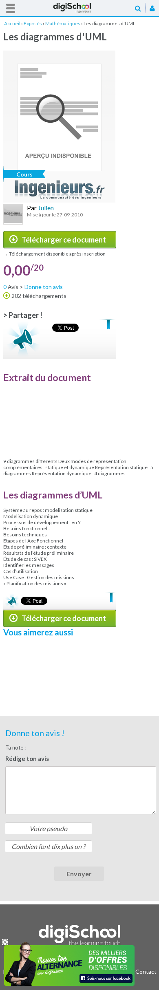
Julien (46, 208)
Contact (146, 971)
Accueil (79, 8)
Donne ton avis (43, 286)
